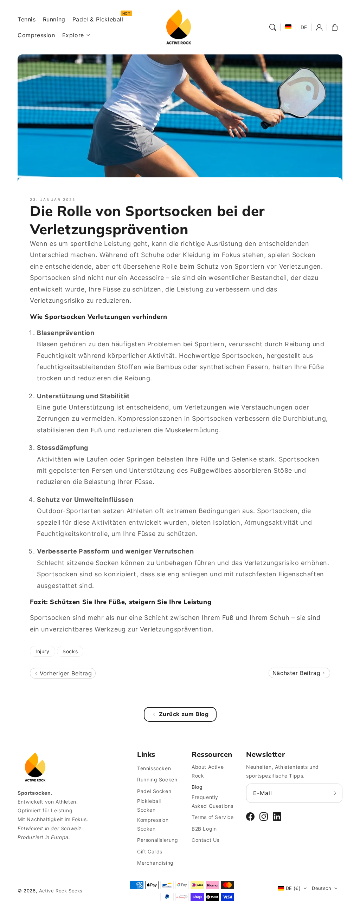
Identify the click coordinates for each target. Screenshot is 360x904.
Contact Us (205, 840)
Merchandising (155, 863)
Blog (197, 787)
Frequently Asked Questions (212, 801)
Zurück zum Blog (184, 714)
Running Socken (157, 779)
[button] (273, 27)
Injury (43, 651)
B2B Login (204, 829)
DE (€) (293, 888)
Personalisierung (157, 840)
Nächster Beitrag (297, 672)
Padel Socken (154, 791)
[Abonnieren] (334, 793)
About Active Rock (208, 771)
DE (304, 27)
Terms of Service (213, 817)
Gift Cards (149, 851)
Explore (73, 35)
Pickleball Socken (149, 805)
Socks (70, 651)
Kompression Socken (153, 824)
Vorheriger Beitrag (65, 673)
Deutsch (321, 888)
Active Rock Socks (61, 890)
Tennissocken (154, 768)
